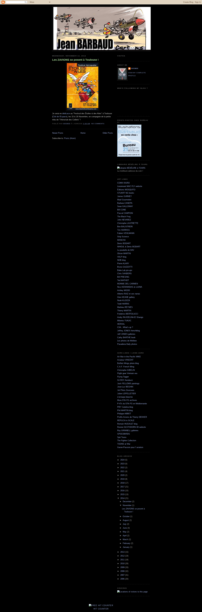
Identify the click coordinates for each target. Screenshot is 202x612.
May (125, 532)
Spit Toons (121, 437)
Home (82, 133)
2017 (122, 487)
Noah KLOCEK (123, 300)
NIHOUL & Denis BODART (128, 247)
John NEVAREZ (124, 220)
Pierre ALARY (123, 263)
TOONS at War (123, 444)
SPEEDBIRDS (123, 434)
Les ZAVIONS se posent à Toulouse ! (75, 59)
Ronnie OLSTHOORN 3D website (131, 427)
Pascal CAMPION (125, 213)
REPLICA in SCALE (125, 420)
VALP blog (121, 257)
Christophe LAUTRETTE (127, 223)
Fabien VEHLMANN (125, 233)
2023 (122, 464)
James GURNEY (124, 196)
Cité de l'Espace (60, 116)
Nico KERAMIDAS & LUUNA (129, 287)
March (126, 539)
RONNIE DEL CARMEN (127, 284)
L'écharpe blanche (125, 397)
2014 (122, 498)
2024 (122, 460)
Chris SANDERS (124, 273)
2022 (122, 467)
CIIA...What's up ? (125, 327)
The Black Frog (123, 216)
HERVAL (121, 324)
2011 (122, 560)
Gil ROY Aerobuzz (125, 380)
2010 (122, 563)
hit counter (101, 609)
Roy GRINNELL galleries (127, 430)
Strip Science (123, 236)
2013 (122, 552)
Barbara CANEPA (124, 203)
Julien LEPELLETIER (126, 393)
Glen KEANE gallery (126, 297)
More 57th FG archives (127, 400)
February (127, 543)
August (126, 520)
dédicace (66, 113)
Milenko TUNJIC (124, 321)
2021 (122, 471)
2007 (122, 575)
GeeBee (134, 68)
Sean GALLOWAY (125, 206)
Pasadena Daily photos (127, 344)
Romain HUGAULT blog (127, 424)
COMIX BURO (123, 183)
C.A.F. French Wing (125, 367)
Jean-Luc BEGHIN (125, 387)
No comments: (98, 123)
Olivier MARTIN (124, 253)
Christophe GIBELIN (126, 370)
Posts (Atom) (70, 138)
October (126, 516)
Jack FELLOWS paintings (128, 383)
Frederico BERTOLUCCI (127, 314)
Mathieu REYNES (125, 307)
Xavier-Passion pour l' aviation (130, 447)
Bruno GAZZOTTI (124, 267)
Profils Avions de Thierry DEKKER (132, 417)
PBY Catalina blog (125, 407)
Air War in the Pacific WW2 (129, 357)
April (125, 535)
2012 (122, 556)
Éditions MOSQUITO (126, 190)
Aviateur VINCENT (125, 360)
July (125, 524)
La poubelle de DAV (125, 250)
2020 (122, 475)
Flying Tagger (123, 377)
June (125, 528)
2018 (122, 483)
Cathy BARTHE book (126, 337)
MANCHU (121, 240)
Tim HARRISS (123, 230)
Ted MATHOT (123, 280)
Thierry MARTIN (124, 310)
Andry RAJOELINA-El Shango (130, 317)
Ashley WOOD (123, 290)
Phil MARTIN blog (125, 410)
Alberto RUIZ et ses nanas (128, 294)
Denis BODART (124, 243)
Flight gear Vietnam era (127, 373)
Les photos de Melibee (127, 341)
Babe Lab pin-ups (124, 270)
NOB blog (121, 260)
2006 (122, 579)
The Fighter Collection (126, 440)
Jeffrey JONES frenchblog (128, 331)
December (127, 501)
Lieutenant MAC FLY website (129, 186)
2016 (122, 490)
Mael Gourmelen (124, 200)
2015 (122, 494)
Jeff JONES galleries (126, 334)
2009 (122, 567)
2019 (122, 479)
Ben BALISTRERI (125, 226)
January (126, 547)
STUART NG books (125, 193)
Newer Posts (57, 133)
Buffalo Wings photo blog (128, 363)
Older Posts (108, 133)
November (127, 505)
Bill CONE (121, 210)
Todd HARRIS (123, 304)
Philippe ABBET (124, 414)
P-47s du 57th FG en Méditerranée (132, 403)
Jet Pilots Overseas (125, 390)
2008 (122, 571)
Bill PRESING (123, 277)
